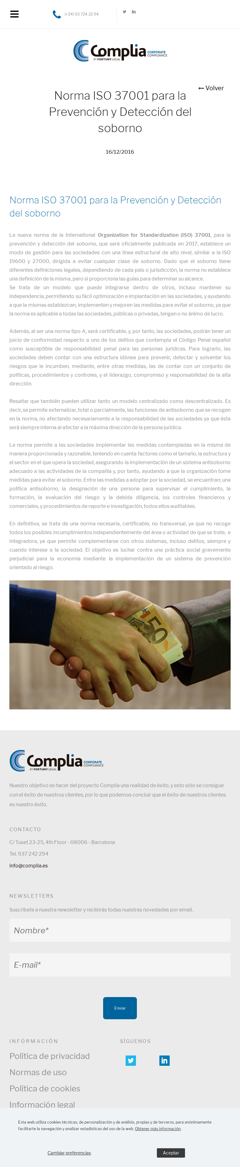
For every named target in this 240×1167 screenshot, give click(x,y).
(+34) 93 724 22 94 (82, 14)
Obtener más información (158, 1128)
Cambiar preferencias (69, 1152)
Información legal (42, 1105)
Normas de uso (38, 1072)
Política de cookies (44, 1088)
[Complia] (120, 47)
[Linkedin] (133, 14)
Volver (214, 88)
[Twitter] (124, 14)
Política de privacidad (49, 1056)
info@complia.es (28, 866)
